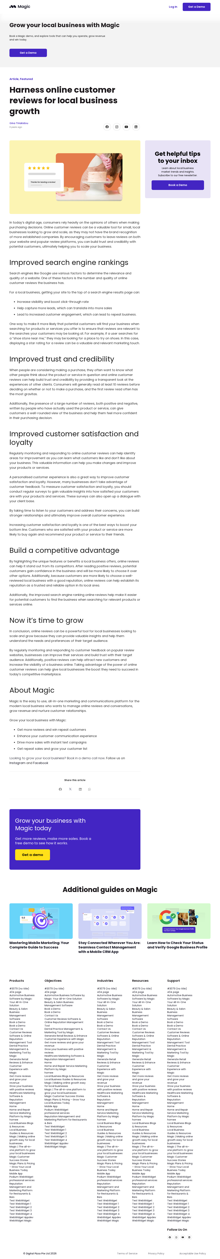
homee (13, 1119)
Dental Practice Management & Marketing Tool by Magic (20, 1051)
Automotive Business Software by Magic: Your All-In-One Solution (22, 1000)
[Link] (19, 7)
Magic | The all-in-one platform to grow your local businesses (22, 1150)
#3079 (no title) (19, 988)
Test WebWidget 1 (20, 1203)
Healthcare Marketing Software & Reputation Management (22, 1098)
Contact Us (16, 1029)
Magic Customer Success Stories (19, 1158)
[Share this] (60, 789)
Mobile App (16, 1173)
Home (13, 1106)
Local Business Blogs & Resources (21, 1124)
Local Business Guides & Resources (21, 1131)
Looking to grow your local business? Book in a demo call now (57, 758)
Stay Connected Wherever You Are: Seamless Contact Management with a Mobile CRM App (109, 947)
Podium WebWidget (21, 1177)
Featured (26, 79)
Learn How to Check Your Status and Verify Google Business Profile (177, 945)
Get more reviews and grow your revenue (20, 1079)
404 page (15, 992)
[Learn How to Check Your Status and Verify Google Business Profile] (179, 906)
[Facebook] (107, 127)
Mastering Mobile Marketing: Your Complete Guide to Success (39, 945)
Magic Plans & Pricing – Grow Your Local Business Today (22, 1167)
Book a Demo (17, 1022)
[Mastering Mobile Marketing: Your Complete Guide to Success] (41, 906)
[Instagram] (117, 127)
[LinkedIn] (136, 127)
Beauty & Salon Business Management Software (18, 1014)
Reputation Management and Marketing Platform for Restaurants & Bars (20, 1190)
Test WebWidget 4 (20, 1214)
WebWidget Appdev (21, 1217)
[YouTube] (126, 127)
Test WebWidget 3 (20, 1210)
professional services (22, 1180)
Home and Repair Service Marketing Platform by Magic (20, 1113)
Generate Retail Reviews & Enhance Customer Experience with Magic (21, 1066)
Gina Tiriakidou (18, 123)
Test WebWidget (19, 1200)
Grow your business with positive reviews (21, 1087)
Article (14, 79)
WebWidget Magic (20, 1220)
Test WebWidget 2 (20, 1207)
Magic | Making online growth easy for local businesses (22, 1140)
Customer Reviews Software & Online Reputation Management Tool (20, 1037)
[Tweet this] (69, 789)
